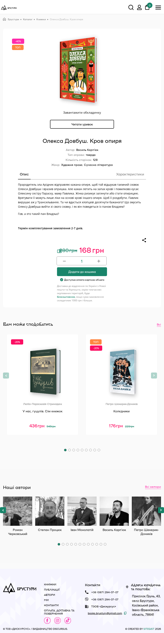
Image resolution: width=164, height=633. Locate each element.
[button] (65, 450)
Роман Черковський (17, 511)
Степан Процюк (49, 511)
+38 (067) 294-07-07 (104, 592)
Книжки (41, 19)
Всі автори (153, 486)
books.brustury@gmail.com (105, 613)
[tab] (24, 175)
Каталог (27, 19)
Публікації (52, 589)
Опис (24, 174)
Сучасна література (98, 164)
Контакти (51, 605)
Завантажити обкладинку (82, 112)
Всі (159, 324)
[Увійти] (139, 8)
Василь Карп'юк (87, 149)
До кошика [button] (42, 437)
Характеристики (130, 174)
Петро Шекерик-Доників (146, 511)
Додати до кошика (82, 271)
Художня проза (71, 164)
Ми (46, 599)
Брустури (13, 19)
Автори (49, 594)
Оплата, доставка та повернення (59, 612)
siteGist (148, 628)
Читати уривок (82, 124)
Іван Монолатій (82, 511)
